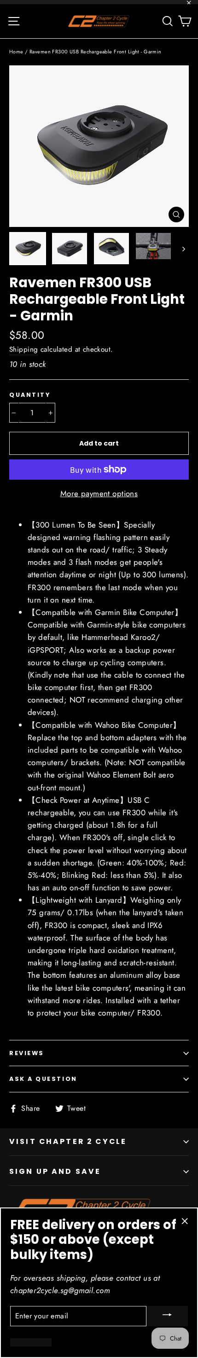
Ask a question (43, 1079)
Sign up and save (55, 1171)
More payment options (99, 493)
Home (16, 51)
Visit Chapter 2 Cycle (68, 1141)
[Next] (183, 248)
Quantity (29, 394)
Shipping (23, 349)
